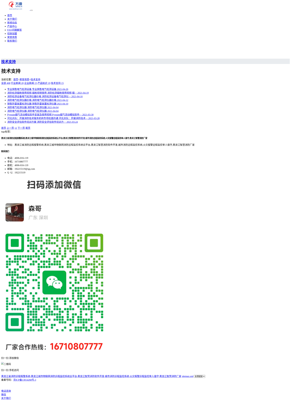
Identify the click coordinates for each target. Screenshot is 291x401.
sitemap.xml (187, 376)
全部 (5, 83)
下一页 (21, 128)
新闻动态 (12, 22)
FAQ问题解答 (14, 30)
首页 (9, 15)
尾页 (27, 128)
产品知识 (44, 83)
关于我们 (12, 19)
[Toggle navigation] (31, 10)
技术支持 (35, 79)
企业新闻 (30, 83)
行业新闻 (17, 83)
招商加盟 (12, 33)
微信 (3, 394)
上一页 (10, 128)
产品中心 (12, 26)
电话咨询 (6, 391)
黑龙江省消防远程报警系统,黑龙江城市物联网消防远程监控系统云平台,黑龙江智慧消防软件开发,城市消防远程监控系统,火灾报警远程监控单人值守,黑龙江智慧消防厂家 (91, 376)
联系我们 (12, 41)
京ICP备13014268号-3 (24, 380)
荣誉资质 (12, 37)
